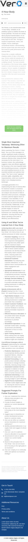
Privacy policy (6, 509)
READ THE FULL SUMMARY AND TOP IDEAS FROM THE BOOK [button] (14, 128)
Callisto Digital (13, 538)
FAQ (3, 506)
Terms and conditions (8, 511)
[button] (14, 79)
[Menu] (26, 3)
